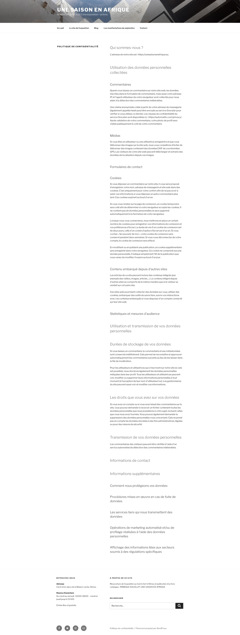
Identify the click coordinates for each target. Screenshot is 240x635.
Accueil (60, 28)
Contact (143, 28)
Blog (96, 28)
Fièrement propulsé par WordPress (151, 628)
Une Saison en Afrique (93, 10)
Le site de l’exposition (79, 28)
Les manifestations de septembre (119, 28)
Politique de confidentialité (121, 628)
